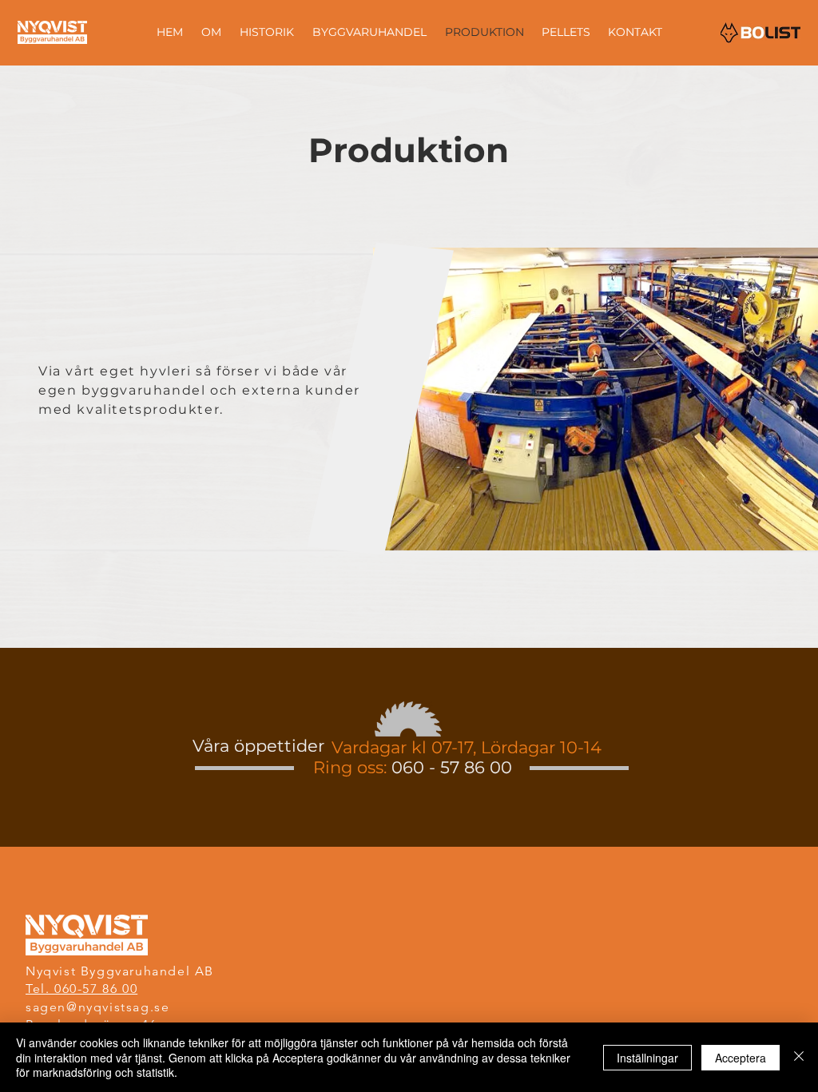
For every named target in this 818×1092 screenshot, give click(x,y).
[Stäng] (798, 1057)
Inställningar (647, 1058)
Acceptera (740, 1058)
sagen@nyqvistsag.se (97, 1007)
